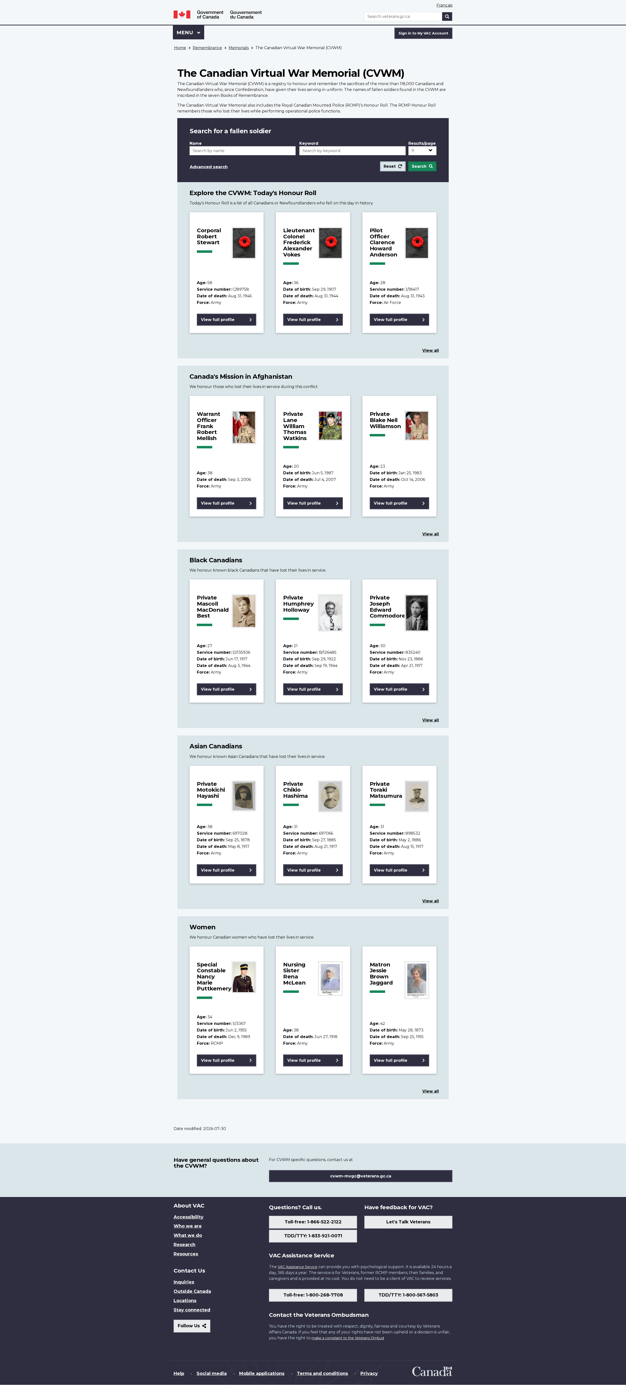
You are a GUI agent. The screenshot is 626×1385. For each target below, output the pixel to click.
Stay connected (192, 1310)
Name (196, 143)
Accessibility (188, 1217)
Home (180, 47)
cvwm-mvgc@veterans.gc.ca (360, 1176)
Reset (390, 166)
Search (419, 166)
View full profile (218, 319)
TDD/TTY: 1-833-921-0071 (313, 1236)
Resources (186, 1254)
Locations (185, 1300)
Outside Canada (192, 1291)
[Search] (447, 16)
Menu (186, 32)
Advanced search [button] (209, 166)
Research (184, 1244)
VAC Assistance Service (297, 1267)
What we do (188, 1235)
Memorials (239, 47)
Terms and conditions (322, 1373)
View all (430, 350)
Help (179, 1373)
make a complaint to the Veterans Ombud (348, 1338)
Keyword (308, 143)
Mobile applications (261, 1373)
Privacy (369, 1373)
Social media (212, 1373)
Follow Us (194, 1327)
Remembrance (207, 47)
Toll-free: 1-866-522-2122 (313, 1222)
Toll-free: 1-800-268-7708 (313, 1295)
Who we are (188, 1226)
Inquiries (184, 1282)
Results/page (422, 143)
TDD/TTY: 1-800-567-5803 (408, 1295)
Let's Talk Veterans (408, 1222)
